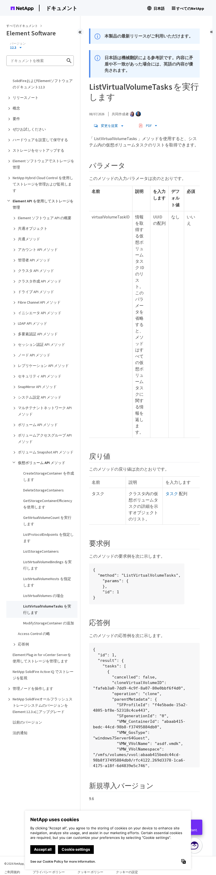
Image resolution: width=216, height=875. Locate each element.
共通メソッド (29, 239)
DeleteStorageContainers (43, 490)
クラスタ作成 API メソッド (39, 281)
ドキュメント (61, 8)
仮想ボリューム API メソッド (41, 462)
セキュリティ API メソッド (39, 376)
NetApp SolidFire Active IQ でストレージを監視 (43, 674)
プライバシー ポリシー (49, 872)
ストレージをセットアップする (38, 150)
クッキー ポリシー (90, 872)
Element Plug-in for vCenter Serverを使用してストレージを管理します (42, 657)
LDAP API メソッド (32, 323)
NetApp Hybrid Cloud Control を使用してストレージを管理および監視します (43, 184)
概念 (16, 108)
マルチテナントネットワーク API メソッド (45, 411)
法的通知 (20, 732)
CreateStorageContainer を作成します (48, 476)
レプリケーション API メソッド (43, 365)
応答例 (23, 644)
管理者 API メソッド (34, 260)
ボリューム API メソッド (38, 424)
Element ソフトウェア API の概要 (44, 218)
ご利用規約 (12, 872)
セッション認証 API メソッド (41, 344)
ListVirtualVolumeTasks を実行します (47, 609)
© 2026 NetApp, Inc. (17, 864)
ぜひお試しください (29, 129)
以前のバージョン (27, 722)
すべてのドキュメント (22, 26)
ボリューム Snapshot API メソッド (45, 452)
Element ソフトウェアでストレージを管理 (43, 164)
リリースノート (25, 97)
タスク (171, 493)
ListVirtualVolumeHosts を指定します (47, 581)
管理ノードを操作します (33, 688)
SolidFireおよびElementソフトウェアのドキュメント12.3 (43, 83)
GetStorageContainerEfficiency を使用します (47, 503)
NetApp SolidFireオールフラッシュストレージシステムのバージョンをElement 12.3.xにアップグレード (42, 705)
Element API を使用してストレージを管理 (43, 204)
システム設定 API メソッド (39, 397)
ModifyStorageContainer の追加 (48, 623)
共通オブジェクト (32, 228)
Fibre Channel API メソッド (39, 302)
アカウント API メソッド (38, 249)
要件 (16, 118)
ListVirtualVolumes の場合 (43, 595)
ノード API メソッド (34, 355)
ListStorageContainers (41, 551)
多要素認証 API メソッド (38, 334)
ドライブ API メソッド (36, 291)
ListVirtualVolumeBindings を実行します (47, 565)
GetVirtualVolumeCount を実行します (47, 520)
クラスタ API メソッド (36, 270)
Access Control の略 (34, 633)
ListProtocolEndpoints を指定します (48, 537)
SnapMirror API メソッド (37, 386)
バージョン (18, 43)
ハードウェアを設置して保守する (40, 139)
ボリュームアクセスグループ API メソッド (45, 438)
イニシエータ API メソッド (39, 312)
